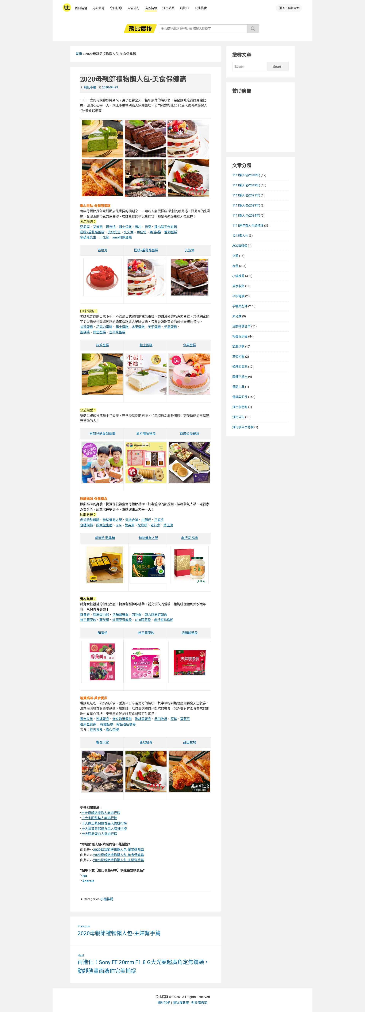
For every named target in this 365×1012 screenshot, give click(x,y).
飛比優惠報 (240, 407)
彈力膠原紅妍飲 (156, 615)
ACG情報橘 (239, 246)
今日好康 (116, 8)
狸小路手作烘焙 (165, 227)
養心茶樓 (112, 730)
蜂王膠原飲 (88, 620)
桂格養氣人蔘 (112, 520)
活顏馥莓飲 (120, 615)
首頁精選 (81, 8)
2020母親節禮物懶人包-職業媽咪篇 (118, 850)
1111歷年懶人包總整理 (247, 225)
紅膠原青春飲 (122, 620)
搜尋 (253, 29)
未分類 (236, 316)
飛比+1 (184, 8)
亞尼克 (85, 227)
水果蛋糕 (138, 327)
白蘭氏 (146, 520)
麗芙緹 (104, 620)
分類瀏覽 (98, 8)
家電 (235, 266)
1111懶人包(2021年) (246, 195)
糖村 (138, 227)
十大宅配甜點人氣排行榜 (99, 818)
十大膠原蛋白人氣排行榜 (99, 834)
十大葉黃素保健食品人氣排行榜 (104, 829)
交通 (235, 256)
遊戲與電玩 (240, 367)
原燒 (174, 719)
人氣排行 (133, 8)
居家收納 (238, 286)
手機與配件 (240, 306)
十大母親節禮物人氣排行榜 (100, 813)
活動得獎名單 (241, 326)
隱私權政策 (181, 1003)
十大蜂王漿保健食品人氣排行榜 (104, 823)
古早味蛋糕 (117, 332)
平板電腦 (238, 296)
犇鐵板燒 (106, 724)
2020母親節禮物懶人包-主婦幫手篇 (118, 860)
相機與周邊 (240, 336)
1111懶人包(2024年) (246, 215)
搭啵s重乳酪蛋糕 (92, 232)
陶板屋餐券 (143, 719)
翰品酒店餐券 (126, 724)
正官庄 (159, 520)
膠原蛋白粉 (101, 615)
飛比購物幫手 (291, 8)
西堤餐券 (102, 719)
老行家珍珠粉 (163, 620)
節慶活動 (238, 346)
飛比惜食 (201, 8)
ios (85, 876)
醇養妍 (85, 615)
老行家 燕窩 (189, 538)
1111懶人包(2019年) (246, 185)
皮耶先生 (114, 232)
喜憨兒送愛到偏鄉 (102, 433)
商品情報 (151, 8)
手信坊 (141, 232)
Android (88, 881)
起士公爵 (125, 227)
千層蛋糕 (170, 327)
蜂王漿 (168, 525)
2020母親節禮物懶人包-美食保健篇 (118, 855)
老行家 (155, 525)
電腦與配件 (240, 397)
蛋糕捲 (85, 332)
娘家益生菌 (104, 525)
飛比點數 (168, 8)
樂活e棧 (155, 232)
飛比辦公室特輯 (243, 427)
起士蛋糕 (122, 327)
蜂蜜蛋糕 (99, 332)
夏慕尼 (185, 719)
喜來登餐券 (88, 724)
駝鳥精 (142, 525)
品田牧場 (160, 719)
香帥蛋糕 (170, 232)
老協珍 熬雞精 (105, 538)
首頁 (79, 54)
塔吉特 (111, 227)
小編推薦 (106, 899)
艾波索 (98, 227)
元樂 (148, 227)
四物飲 (136, 615)
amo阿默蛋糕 (122, 237)
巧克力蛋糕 (104, 327)
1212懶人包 (240, 236)
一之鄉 (104, 237)
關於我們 (164, 1003)
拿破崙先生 (88, 237)
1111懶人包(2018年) (246, 175)
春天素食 (96, 730)
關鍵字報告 (240, 377)
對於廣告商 (199, 1003)
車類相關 (238, 356)
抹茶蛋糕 (86, 327)
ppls (118, 525)
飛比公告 (238, 417)
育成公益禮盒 (189, 433)
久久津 (128, 232)
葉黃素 (129, 525)
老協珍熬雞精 (89, 520)
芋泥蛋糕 (154, 327)
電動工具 (238, 387)
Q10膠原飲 (143, 620)
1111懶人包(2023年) (246, 205)
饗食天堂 (86, 719)
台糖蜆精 (86, 525)
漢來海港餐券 (122, 719)
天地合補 (131, 520)
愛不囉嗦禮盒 (146, 433)
